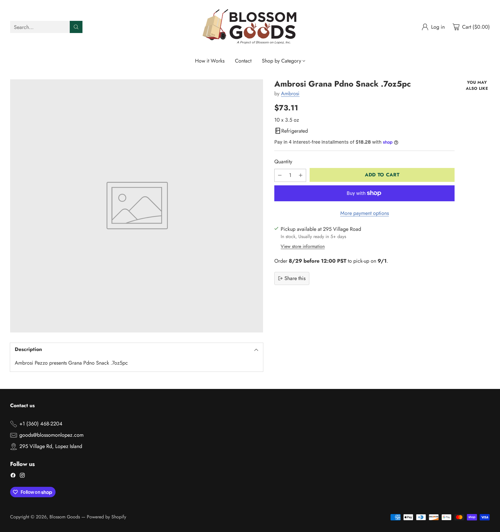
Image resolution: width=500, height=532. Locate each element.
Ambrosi (290, 93)
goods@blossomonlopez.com (51, 435)
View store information (303, 246)
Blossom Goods (64, 516)
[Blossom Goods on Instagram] (22, 476)
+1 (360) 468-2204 (40, 423)
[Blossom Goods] (250, 27)
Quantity (283, 161)
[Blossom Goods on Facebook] (13, 476)
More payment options (364, 213)
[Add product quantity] (300, 175)
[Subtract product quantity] (280, 175)
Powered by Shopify (106, 516)
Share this (295, 278)
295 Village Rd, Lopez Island (50, 446)
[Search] (76, 27)
